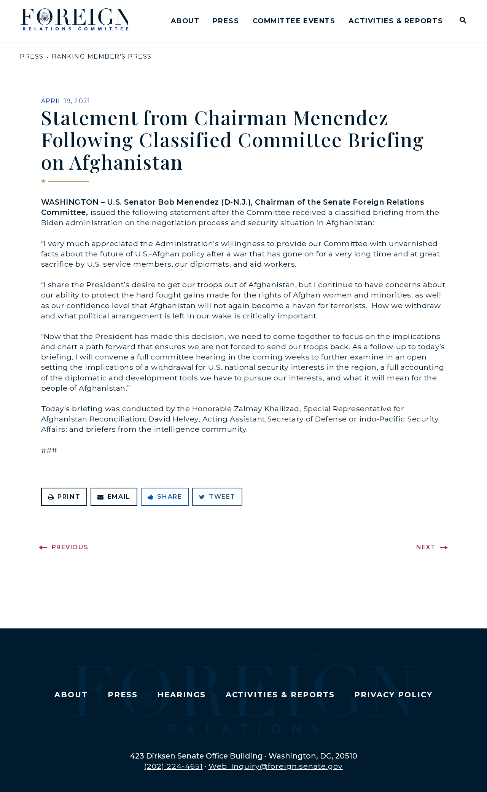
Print (68, 496)
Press (226, 21)
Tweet (222, 496)
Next (425, 547)
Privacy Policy (393, 694)
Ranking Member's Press (102, 56)
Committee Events (294, 21)
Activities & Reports (396, 21)
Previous (70, 547)
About (185, 21)
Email (119, 496)
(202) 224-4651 (173, 766)
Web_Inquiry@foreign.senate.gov (275, 766)
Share (169, 496)
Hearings (181, 694)
